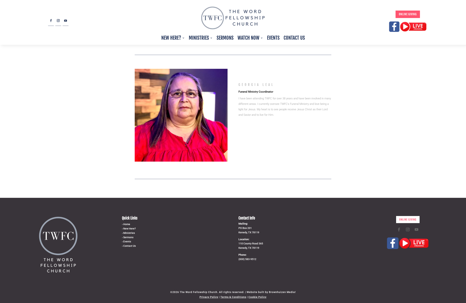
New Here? (171, 38)
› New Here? (129, 228)
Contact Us (294, 38)
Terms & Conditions (233, 297)
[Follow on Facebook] (51, 22)
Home (126, 224)
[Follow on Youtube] (65, 22)
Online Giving (408, 14)
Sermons (225, 38)
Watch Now (248, 38)
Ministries (199, 38)
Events (273, 38)
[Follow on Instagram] (58, 22)
